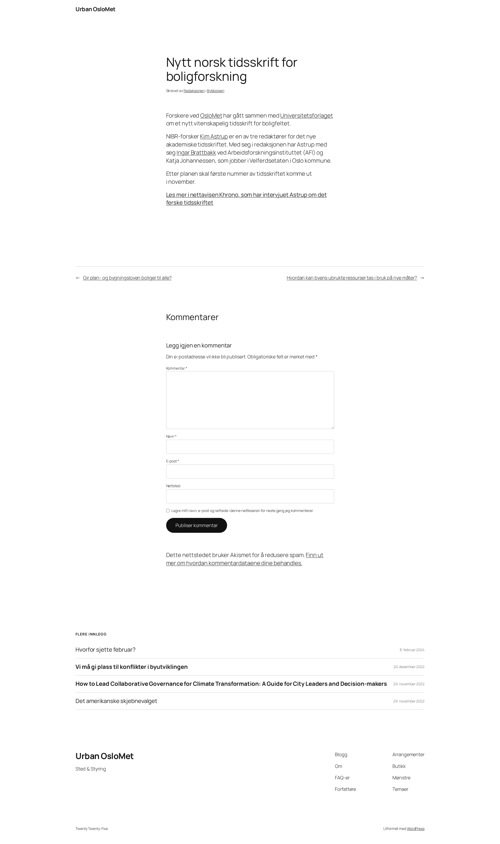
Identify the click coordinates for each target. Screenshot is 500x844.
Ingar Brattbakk (196, 152)
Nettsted (173, 485)
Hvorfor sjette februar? (106, 649)
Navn (171, 436)
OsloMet (211, 115)
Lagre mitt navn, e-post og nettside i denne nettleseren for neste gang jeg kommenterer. (242, 510)
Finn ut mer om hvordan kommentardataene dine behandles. (244, 559)
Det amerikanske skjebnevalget (116, 701)
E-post (172, 460)
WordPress (415, 828)
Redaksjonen (194, 90)
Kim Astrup (214, 136)
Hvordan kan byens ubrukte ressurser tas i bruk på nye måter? (352, 277)
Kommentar (176, 368)
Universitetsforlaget (306, 115)
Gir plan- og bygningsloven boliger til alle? (127, 277)
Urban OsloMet (96, 9)
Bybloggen (215, 90)
